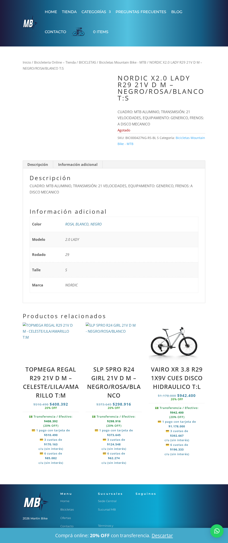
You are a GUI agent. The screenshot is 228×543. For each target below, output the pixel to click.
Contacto (55, 32)
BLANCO (82, 224)
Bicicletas (67, 509)
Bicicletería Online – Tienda (55, 62)
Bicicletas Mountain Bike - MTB (122, 62)
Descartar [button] (162, 535)
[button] (217, 531)
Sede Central (107, 501)
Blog (176, 12)
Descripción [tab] (37, 164)
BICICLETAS (87, 62)
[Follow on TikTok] (157, 501)
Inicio (27, 62)
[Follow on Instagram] (148, 501)
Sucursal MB (107, 509)
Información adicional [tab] (78, 164)
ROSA (69, 224)
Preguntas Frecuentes (141, 12)
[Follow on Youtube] (139, 510)
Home (51, 12)
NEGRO (96, 224)
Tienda (69, 12)
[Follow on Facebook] (139, 501)
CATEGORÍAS (93, 12)
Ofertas (65, 518)
